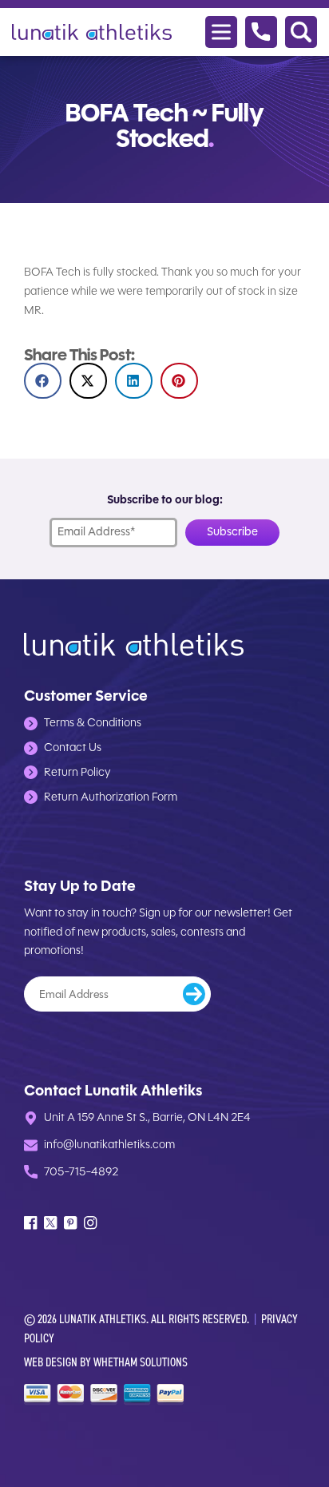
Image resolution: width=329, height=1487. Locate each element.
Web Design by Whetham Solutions (106, 1362)
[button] (42, 381)
